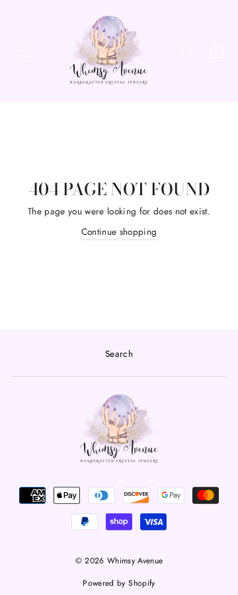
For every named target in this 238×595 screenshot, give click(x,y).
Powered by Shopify (119, 583)
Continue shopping (119, 231)
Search (119, 353)
